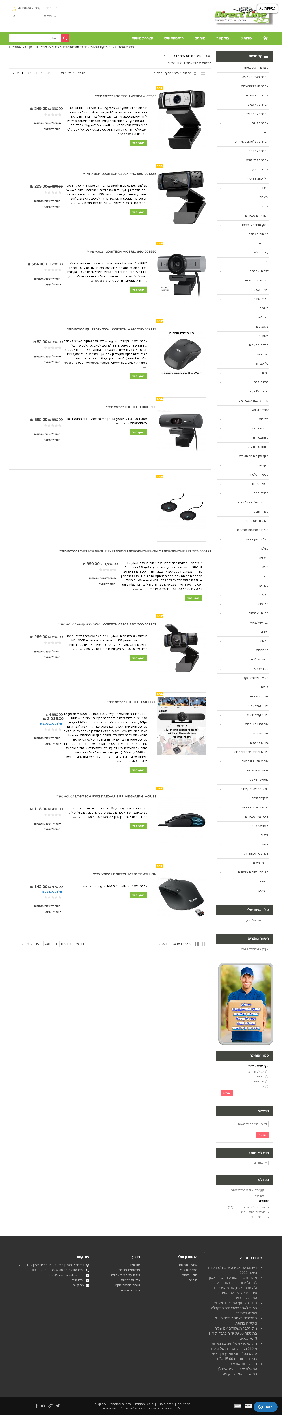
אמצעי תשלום (188, 1265)
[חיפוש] (65, 38)
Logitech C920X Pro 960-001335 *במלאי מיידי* (119, 174)
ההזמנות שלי (174, 38)
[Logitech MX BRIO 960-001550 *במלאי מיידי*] (181, 275)
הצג (48, 73)
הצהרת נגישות (142, 38)
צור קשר (222, 38)
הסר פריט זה (264, 1190)
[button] (267, 8)
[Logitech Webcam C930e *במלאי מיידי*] (181, 120)
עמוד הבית (265, 38)
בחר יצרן (257, 1162)
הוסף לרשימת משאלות (47, 123)
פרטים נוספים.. (124, 134)
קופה (38, 8)
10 (37, 73)
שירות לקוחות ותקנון (127, 1285)
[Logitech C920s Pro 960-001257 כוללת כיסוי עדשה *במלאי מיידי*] (181, 648)
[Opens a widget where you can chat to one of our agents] (265, 1407)
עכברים (260, 1217)
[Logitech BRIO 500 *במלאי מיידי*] (181, 430)
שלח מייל (78, 1280)
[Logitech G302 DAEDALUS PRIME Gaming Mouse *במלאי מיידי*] (181, 820)
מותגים (200, 38)
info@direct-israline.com (66, 1275)
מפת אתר (184, 1404)
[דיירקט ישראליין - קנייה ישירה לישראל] (243, 15)
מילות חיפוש (166, 1404)
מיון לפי (81, 73)
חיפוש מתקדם (144, 1404)
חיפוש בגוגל (257, 1076)
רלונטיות (66, 73)
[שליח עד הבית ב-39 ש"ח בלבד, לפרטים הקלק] (245, 964)
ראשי (209, 55)
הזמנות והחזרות (120, 1404)
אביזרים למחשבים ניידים (250, 1207)
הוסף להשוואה (52, 129)
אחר (261, 1086)
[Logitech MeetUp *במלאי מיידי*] (181, 725)
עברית (48, 16)
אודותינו (246, 38)
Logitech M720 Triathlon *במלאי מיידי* (124, 874)
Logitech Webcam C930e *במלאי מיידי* (125, 96)
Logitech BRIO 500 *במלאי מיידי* (131, 407)
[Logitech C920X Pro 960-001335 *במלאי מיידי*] (181, 197)
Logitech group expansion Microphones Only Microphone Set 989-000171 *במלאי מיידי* (135, 551)
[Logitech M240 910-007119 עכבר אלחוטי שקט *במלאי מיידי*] (181, 353)
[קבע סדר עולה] (57, 73)
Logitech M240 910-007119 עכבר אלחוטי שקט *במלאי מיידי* (111, 329)
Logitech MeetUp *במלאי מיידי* (131, 702)
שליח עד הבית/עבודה (125, 1275)
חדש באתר (189, 1275)
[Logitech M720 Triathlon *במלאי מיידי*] (181, 898)
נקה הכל (259, 1196)
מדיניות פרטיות (130, 1280)
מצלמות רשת (257, 1212)
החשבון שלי (24, 8)
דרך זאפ (259, 1081)
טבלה (204, 73)
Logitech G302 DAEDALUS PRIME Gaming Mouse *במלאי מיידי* (106, 796)
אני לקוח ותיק (256, 1072)
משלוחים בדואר (129, 1270)
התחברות (51, 8)
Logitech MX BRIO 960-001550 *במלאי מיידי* (121, 251)
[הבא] (13, 73)
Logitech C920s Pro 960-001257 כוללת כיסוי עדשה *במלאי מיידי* (107, 624)
